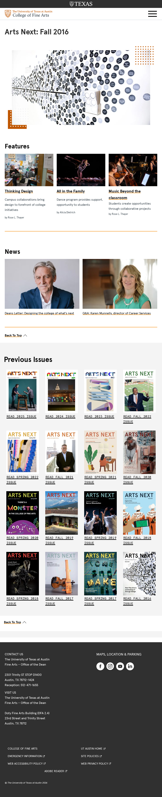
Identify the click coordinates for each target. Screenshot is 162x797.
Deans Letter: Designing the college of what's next (39, 313)
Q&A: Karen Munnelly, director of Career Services (117, 313)
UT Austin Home (91, 748)
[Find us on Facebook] (100, 666)
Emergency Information (25, 756)
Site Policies (90, 756)
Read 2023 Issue (99, 416)
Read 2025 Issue (22, 416)
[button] (152, 14)
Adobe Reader (54, 771)
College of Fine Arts (22, 748)
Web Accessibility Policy (25, 763)
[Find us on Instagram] (110, 666)
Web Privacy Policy (94, 763)
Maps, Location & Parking (118, 654)
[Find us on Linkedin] (130, 666)
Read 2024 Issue (60, 416)
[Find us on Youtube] (120, 666)
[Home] (29, 13)
